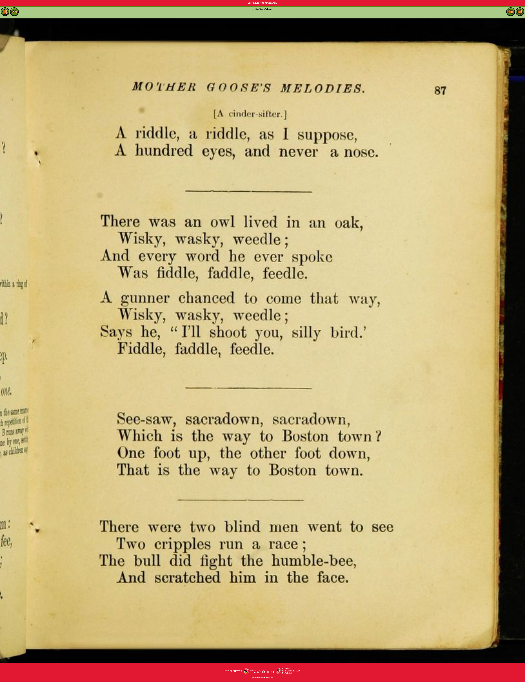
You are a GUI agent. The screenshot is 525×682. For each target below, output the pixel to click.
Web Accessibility (257, 677)
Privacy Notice (268, 677)
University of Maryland (262, 3)
